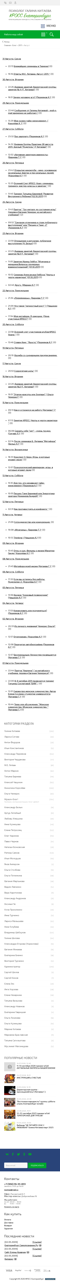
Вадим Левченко (12, 886)
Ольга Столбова (12, 869)
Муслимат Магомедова (16, 1046)
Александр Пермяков (15, 753)
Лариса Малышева (13, 921)
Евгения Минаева (13, 949)
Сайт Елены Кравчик (15, 1252)
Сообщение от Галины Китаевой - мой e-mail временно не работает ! (32, 111)
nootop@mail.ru (11, 1190)
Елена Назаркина (13, 995)
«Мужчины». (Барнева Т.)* (28, 529)
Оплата (7, 1219)
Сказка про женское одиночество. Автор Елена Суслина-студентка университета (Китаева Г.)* (32, 694)
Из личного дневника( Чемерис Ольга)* (35, 626)
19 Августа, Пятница (13, 347)
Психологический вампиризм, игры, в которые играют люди (30, 468)
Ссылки (37, 1242)
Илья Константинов (14, 748)
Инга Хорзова (11, 989)
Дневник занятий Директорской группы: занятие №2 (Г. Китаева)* (32, 385)
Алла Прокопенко (13, 909)
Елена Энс (9, 983)
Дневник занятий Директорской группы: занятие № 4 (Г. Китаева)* (32, 88)
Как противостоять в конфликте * (31, 509)
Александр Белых (13, 807)
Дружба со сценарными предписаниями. (35, 355)
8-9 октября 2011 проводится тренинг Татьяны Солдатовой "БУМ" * (31, 682)
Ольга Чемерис (12, 793)
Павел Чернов (11, 841)
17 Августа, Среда (12, 363)
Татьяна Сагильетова (14, 1040)
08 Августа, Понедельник (16, 558)
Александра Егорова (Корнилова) (21, 943)
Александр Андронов (15, 898)
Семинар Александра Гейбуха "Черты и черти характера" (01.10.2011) (31, 275)
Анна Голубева (11, 926)
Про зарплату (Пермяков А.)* (29, 136)
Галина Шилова (12, 938)
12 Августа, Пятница (13, 501)
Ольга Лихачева (12, 1017)
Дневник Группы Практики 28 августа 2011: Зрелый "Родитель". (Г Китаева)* (30, 145)
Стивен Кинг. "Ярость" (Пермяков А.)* (33, 342)
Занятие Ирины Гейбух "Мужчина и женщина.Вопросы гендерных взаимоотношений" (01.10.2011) (29, 264)
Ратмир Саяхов (11, 852)
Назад (6, 42)
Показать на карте (11, 1207)
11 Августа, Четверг (12, 514)
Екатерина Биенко (13, 955)
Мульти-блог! (11, 799)
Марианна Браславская (16, 1034)
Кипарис (9, 1259)
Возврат (8, 1225)
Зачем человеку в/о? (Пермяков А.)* (32, 97)
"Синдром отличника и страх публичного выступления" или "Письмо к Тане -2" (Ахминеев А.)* (32, 225)
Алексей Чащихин (13, 782)
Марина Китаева (12, 1029)
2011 (20, 45)
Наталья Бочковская (14, 847)
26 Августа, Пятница (13, 162)
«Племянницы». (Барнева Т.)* (29, 298)
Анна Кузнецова (12, 824)
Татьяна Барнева (12, 776)
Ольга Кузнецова (12, 1023)
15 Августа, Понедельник (15, 402)
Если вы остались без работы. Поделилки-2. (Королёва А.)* (26, 580)
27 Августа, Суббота (13, 128)
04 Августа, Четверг (13, 603)
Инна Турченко (11, 915)
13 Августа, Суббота (13, 475)
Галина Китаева (12, 731)
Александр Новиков (14, 1006)
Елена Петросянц (13, 830)
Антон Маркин (11, 770)
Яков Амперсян (12, 864)
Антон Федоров (12, 742)
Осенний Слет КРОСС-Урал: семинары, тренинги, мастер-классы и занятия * (31, 184)
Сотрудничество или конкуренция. (32, 522)
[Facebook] (13, 1154)
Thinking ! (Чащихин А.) (26, 537)
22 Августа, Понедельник (16, 290)
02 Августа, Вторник (13, 618)
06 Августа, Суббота (13, 571)
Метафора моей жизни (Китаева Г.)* (33, 566)
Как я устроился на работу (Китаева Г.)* (35, 410)
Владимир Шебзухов (15, 932)
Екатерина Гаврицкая (15, 1012)
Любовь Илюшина (13, 818)
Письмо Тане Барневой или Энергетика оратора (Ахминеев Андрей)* (31, 494)
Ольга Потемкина (13, 875)
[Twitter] (18, 1154)
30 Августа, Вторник (13, 79)
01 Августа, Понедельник (15, 663)
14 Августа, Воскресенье (15, 449)
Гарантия (8, 1228)
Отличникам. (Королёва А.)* (28, 636)
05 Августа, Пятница (13, 587)
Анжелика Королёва (14, 788)
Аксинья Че (10, 904)
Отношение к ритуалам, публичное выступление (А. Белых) (29, 242)
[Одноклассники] (24, 1154)
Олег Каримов (11, 835)
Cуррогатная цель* (24, 371)
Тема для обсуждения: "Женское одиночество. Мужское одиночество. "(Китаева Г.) (28, 707)
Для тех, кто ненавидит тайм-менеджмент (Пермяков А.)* (26, 484)
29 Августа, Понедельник (16, 103)
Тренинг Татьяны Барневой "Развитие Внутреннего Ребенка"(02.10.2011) (30, 195)
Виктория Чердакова (14, 759)
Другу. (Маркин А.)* (25, 285)
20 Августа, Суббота (13, 324)
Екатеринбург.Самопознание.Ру (21, 1245)
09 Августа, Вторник (13, 543)
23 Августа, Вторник (13, 233)
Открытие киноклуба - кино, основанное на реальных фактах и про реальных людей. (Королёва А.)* (32, 173)
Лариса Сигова (11, 736)
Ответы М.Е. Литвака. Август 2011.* (32, 74)
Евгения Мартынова (14, 881)
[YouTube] (30, 1154)
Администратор (12, 966)
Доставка (8, 1222)
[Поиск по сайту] (51, 34)
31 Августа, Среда (12, 58)
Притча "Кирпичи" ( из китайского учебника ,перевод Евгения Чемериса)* (29, 671)
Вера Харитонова (13, 892)
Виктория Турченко (14, 960)
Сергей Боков (11, 977)
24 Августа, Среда (12, 202)
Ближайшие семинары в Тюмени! (31, 66)
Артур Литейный (12, 813)
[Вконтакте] (7, 1154)
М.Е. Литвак (10, 765)
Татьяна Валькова (13, 1000)
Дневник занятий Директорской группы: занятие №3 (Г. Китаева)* (32, 252)
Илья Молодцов (12, 858)
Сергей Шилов (11, 972)
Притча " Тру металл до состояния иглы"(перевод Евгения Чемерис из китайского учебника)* (32, 212)
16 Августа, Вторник (13, 376)
